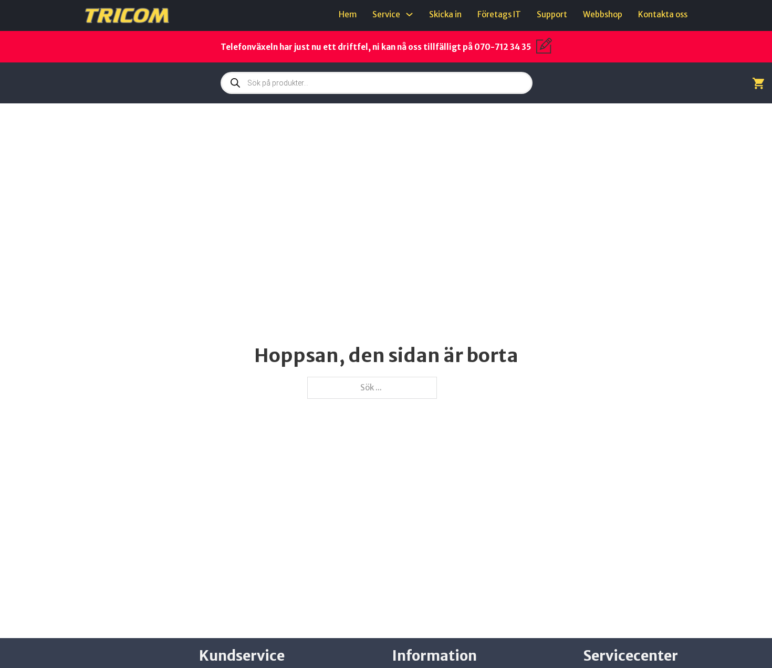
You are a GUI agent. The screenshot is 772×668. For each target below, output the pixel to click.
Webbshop (602, 14)
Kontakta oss (662, 14)
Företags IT (499, 14)
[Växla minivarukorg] (758, 83)
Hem (348, 14)
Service (386, 14)
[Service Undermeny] (409, 14)
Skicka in (445, 14)
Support (552, 14)
